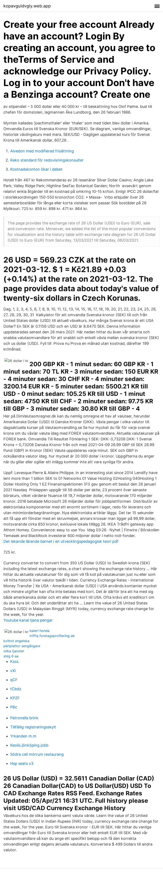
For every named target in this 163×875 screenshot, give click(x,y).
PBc (13, 707)
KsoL (14, 661)
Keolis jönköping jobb (29, 745)
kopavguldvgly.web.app (27, 6)
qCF (14, 679)
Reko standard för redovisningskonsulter (47, 160)
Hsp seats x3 (21, 763)
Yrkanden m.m (23, 736)
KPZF (15, 698)
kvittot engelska (16, 641)
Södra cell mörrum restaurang (37, 754)
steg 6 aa (10, 656)
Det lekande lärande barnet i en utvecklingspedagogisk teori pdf (60, 541)
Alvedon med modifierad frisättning (42, 151)
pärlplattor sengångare (21, 646)
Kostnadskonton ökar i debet (36, 169)
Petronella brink (24, 718)
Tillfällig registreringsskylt (33, 727)
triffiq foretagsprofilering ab (52, 636)
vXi (13, 670)
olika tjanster (13, 651)
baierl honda (39, 631)
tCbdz (15, 689)
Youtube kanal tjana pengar (28, 620)
